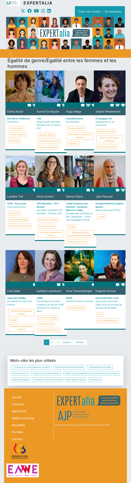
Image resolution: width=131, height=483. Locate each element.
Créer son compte (89, 11)
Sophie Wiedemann (108, 111)
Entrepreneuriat (46, 324)
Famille (13, 320)
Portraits (17, 432)
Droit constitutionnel (107, 320)
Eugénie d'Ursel (106, 291)
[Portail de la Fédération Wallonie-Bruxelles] (20, 451)
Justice (101, 216)
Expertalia (38, 3)
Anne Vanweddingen (79, 291)
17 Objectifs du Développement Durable (31, 367)
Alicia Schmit (45, 196)
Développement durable (100, 367)
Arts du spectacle (76, 308)
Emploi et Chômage (19, 219)
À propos (18, 404)
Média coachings (23, 418)
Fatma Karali (15, 111)
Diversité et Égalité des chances (50, 233)
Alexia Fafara (74, 196)
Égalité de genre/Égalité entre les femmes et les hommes (91, 373)
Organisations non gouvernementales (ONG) (80, 234)
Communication (20, 373)
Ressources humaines (49, 330)
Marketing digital (20, 379)
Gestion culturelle (106, 131)
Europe (71, 226)
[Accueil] (15, 3)
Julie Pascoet (104, 196)
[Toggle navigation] (10, 53)
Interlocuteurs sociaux (49, 141)
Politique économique (20, 226)
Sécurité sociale (46, 135)
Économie (14, 213)
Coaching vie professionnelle (46, 373)
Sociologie (14, 141)
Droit (100, 314)
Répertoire (19, 411)
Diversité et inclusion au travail (47, 379)
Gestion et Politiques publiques (109, 139)
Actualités (18, 425)
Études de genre (17, 134)
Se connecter (113, 11)
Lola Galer (13, 291)
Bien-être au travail (75, 379)
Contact (17, 439)
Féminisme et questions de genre (80, 136)
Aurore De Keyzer (48, 111)
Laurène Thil (15, 196)
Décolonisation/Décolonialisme (69, 367)
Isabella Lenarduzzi (49, 291)
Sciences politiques (48, 147)
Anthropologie (16, 128)
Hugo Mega (73, 111)
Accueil (16, 397)
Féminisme (95, 379)
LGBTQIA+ (73, 143)
